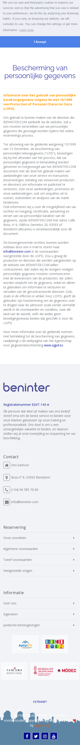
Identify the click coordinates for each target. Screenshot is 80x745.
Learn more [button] (26, 30)
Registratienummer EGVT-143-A (26, 404)
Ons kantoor (20, 465)
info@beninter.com (24, 502)
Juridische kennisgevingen (21, 625)
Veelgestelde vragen (17, 570)
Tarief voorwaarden (17, 560)
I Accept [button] (40, 42)
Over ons (9, 603)
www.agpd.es (53, 345)
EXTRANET (40, 702)
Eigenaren (10, 614)
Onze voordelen (14, 538)
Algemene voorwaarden (20, 549)
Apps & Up (42, 725)
